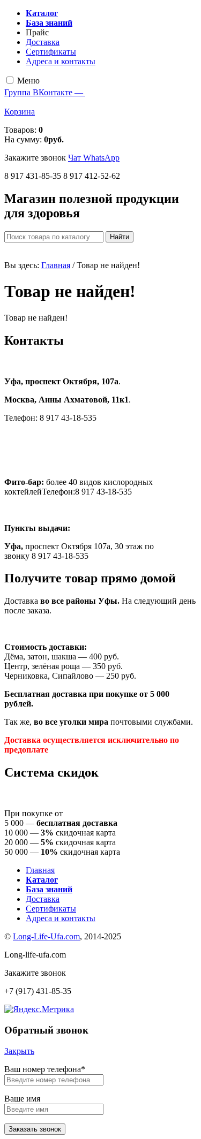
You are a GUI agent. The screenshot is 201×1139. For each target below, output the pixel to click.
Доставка (42, 42)
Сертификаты (51, 51)
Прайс (37, 32)
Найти (119, 237)
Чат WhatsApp (94, 157)
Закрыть (19, 1051)
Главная (55, 265)
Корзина (19, 111)
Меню (28, 80)
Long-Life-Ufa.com (46, 936)
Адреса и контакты (60, 61)
